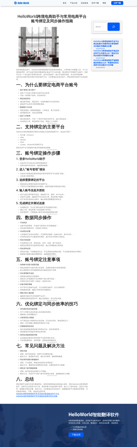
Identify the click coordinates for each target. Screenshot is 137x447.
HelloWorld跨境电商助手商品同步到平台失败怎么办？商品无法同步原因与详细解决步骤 (106, 53)
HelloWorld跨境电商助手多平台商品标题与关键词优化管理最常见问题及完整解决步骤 (106, 44)
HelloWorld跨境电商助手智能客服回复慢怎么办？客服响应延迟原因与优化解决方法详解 (106, 62)
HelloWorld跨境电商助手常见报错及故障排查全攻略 (36, 396)
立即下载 (117, 3)
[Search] (114, 27)
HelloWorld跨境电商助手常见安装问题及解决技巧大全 (37, 394)
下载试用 (76, 434)
